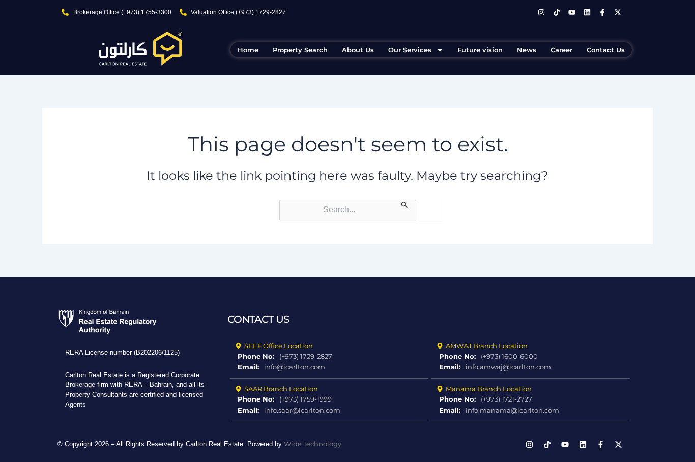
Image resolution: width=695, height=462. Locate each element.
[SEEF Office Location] (329, 346)
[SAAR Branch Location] (329, 389)
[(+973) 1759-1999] (329, 399)
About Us (358, 50)
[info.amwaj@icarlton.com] (531, 367)
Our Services (409, 50)
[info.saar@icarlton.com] (329, 410)
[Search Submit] (405, 204)
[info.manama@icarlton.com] (531, 410)
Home (248, 50)
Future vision (480, 50)
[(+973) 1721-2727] (531, 399)
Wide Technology (312, 444)
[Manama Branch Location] (531, 389)
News (526, 50)
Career (561, 50)
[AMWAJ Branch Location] (531, 346)
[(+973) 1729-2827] (329, 356)
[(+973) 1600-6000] (531, 356)
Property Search (300, 50)
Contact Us (606, 50)
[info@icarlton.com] (329, 367)
